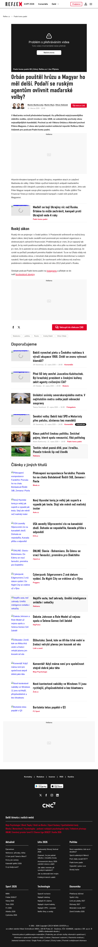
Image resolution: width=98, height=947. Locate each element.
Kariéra (71, 777)
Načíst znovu (49, 53)
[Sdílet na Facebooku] (13, 327)
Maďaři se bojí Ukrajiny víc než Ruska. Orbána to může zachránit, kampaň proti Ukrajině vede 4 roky (57, 211)
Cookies (48, 937)
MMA (8, 894)
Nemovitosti (18, 828)
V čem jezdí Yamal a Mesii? (16, 856)
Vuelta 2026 (56, 832)
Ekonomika (75, 886)
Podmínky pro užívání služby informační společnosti (65, 934)
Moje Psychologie (13, 825)
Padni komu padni (20, 16)
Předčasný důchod (76, 894)
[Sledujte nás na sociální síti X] (41, 795)
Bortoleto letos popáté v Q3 (49, 707)
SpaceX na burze (44, 894)
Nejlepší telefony (44, 897)
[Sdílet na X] (19, 327)
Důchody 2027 (75, 904)
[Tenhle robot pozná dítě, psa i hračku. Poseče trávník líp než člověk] (20, 451)
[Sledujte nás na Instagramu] (52, 795)
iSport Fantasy (54, 825)
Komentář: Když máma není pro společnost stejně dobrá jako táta (58, 666)
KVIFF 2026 (29, 4)
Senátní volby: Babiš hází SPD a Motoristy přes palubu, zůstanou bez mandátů (57, 418)
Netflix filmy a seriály (45, 911)
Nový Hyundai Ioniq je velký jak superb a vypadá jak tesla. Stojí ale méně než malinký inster (59, 504)
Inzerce (52, 777)
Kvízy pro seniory (12, 860)
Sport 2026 (11, 886)
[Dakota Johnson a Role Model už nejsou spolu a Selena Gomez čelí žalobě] (20, 623)
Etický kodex (56, 941)
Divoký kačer (74, 870)
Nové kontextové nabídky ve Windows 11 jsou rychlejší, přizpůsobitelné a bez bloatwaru (60, 686)
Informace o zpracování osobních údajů (28, 937)
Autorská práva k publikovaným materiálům (28, 934)
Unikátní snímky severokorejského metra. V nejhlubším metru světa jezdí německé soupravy (59, 399)
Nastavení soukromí (59, 937)
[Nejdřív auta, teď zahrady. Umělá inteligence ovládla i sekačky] (20, 603)
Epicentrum (10, 849)
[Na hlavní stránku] (14, 4)
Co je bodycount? (12, 867)
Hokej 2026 (10, 901)
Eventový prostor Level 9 (22, 832)
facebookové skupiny (25, 274)
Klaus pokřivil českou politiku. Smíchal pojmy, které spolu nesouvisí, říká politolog (59, 435)
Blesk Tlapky (27, 825)
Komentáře (43, 4)
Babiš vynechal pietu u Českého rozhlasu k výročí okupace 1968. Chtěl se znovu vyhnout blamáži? (60, 357)
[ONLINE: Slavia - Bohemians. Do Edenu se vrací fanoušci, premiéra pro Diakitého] (20, 558)
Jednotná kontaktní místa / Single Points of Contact (30, 941)
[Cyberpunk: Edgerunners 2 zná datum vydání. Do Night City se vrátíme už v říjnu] (20, 581)
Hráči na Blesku (40, 825)
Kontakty (28, 777)
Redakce (40, 777)
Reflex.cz (6, 16)
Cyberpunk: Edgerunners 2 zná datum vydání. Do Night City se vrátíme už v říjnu (58, 576)
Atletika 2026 (10, 911)
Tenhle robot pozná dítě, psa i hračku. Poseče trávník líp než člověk (55, 450)
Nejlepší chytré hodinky (46, 904)
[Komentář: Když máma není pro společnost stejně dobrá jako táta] (20, 669)
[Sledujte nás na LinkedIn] (57, 795)
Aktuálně (10, 842)
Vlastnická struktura (75, 937)
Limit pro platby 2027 (77, 901)
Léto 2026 (42, 842)
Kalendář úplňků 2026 (14, 863)
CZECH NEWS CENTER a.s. (58, 926)
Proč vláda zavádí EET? (79, 859)
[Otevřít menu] (90, 4)
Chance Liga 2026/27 (42, 832)
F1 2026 (9, 908)
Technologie (44, 886)
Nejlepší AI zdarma (45, 901)
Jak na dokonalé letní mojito (48, 874)
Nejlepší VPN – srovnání (47, 908)
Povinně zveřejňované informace (74, 941)
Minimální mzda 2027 (77, 908)
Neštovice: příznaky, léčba (15, 853)
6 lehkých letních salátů (46, 877)
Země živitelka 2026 (77, 911)
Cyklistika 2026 (11, 915)
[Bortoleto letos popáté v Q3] (20, 710)
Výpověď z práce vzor (78, 866)
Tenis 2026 (10, 904)
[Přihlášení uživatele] (85, 4)
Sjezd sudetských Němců (79, 855)
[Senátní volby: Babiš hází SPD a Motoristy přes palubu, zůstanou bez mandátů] (20, 420)
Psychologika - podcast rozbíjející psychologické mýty (46, 828)
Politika (73, 842)
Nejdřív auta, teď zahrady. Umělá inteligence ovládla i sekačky (59, 600)
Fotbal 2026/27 (11, 897)
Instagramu (52, 271)
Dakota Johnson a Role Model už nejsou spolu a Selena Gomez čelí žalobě (56, 619)
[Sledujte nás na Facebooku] (46, 795)
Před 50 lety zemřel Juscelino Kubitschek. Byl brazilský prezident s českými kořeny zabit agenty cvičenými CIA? (58, 378)
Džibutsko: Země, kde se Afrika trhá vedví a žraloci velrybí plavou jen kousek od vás (58, 642)
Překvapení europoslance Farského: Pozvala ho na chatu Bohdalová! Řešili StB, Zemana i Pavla (59, 477)
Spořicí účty (74, 897)
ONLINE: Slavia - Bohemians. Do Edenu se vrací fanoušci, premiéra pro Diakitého (57, 553)
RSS (61, 777)
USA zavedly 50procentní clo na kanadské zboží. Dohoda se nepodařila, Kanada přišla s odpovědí (59, 528)
